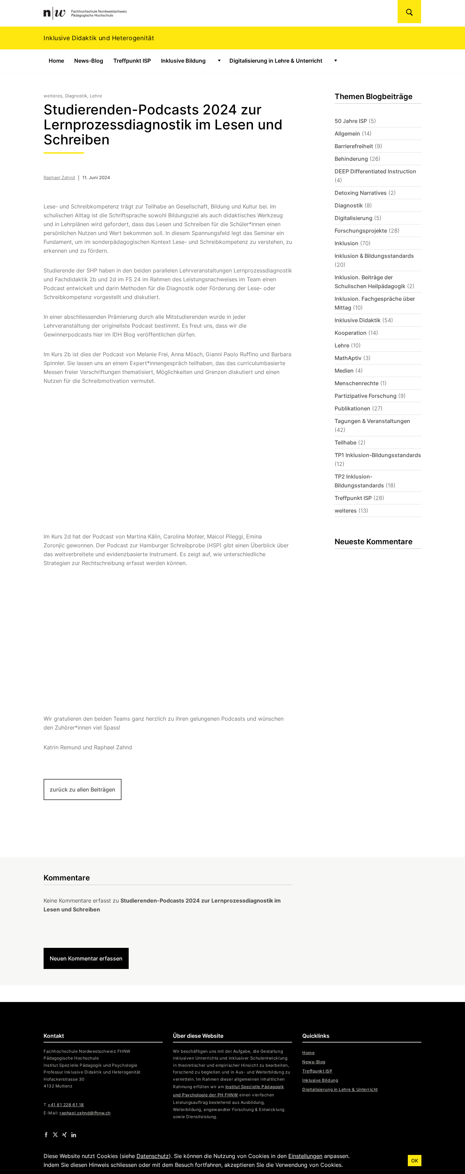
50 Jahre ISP (351, 121)
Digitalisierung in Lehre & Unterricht (275, 60)
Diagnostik (349, 205)
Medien (344, 370)
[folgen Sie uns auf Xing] (64, 1134)
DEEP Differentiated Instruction (375, 171)
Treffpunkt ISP (132, 60)
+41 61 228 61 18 (66, 1104)
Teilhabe (345, 442)
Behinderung (351, 158)
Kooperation (351, 332)
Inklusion (346, 243)
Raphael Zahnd (59, 177)
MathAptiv (348, 358)
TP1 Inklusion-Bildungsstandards (378, 455)
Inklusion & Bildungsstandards (374, 255)
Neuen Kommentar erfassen (86, 958)
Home (56, 60)
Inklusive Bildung (183, 60)
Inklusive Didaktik (358, 320)
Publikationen (352, 408)
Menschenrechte (357, 383)
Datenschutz (153, 1156)
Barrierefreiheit (354, 146)
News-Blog (88, 60)
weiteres (346, 510)
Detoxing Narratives (361, 192)
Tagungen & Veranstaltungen (372, 421)
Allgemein (347, 133)
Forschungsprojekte (361, 230)
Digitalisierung (353, 218)
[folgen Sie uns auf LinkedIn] (73, 1134)
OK (414, 1160)
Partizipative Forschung (366, 395)
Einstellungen (305, 1156)
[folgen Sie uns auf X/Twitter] (55, 1134)
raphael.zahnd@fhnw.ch (85, 1112)
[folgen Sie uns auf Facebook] (46, 1134)
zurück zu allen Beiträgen (82, 789)
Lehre (342, 345)
